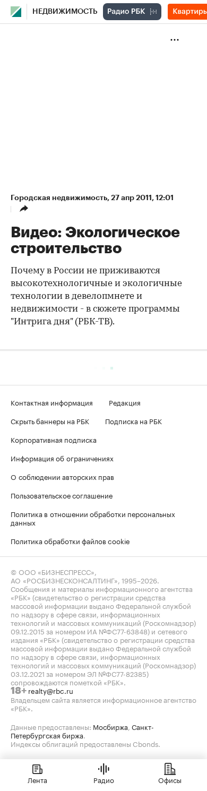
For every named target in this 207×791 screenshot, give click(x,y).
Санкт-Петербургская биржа (82, 730)
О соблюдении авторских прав (62, 476)
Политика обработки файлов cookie (70, 540)
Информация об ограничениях (62, 457)
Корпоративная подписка (54, 439)
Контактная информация (52, 402)
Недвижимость (65, 11)
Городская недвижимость (59, 197)
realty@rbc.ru (50, 690)
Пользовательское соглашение (62, 494)
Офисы (170, 779)
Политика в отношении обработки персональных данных (93, 517)
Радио (103, 779)
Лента (37, 779)
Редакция (125, 402)
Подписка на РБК (133, 420)
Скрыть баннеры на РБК (50, 420)
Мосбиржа (110, 726)
